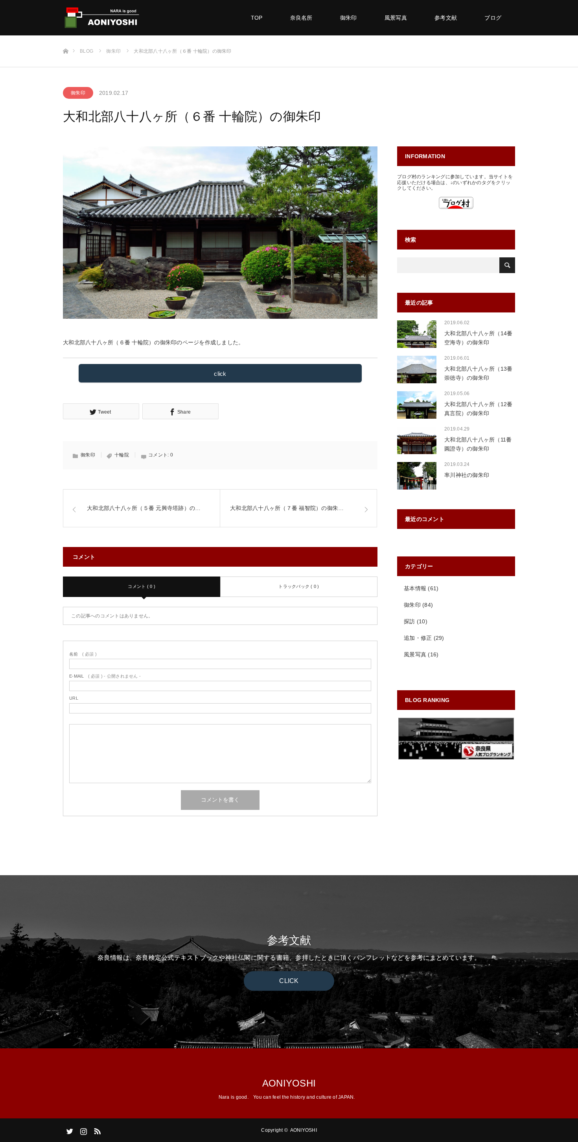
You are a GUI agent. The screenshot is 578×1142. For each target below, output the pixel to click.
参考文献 (445, 18)
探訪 (409, 621)
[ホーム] (65, 38)
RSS (96, 1130)
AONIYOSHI (289, 1083)
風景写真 (396, 18)
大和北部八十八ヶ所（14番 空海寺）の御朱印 (478, 337)
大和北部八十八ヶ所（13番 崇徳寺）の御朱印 (478, 373)
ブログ (492, 18)
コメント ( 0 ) (141, 586)
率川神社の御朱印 (466, 475)
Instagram (82, 1130)
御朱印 (348, 18)
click (220, 373)
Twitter (69, 1130)
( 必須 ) (83, 654)
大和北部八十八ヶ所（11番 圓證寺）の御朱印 (478, 443)
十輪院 (121, 455)
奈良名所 (301, 18)
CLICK (288, 981)
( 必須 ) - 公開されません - (105, 676)
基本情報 (415, 588)
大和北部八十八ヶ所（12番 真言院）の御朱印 (478, 408)
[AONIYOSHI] (139, 18)
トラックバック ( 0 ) (298, 586)
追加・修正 (418, 638)
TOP (257, 18)
